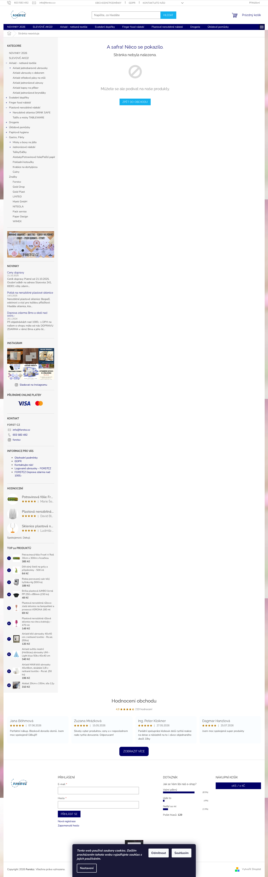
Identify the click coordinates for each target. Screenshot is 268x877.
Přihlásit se (69, 814)
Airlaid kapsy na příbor (25, 88)
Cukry (16, 172)
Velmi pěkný (170, 789)
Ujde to (167, 798)
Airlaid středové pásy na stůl (29, 78)
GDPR (132, 3)
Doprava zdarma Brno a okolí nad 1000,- (27, 314)
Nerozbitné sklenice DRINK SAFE (31, 112)
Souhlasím (181, 853)
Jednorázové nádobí (24, 147)
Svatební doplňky (19, 97)
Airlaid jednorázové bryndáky (29, 93)
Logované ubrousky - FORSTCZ (33, 468)
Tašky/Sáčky (20, 152)
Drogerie (14, 122)
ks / (238, 785)
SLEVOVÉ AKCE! (19, 58)
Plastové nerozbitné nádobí (24, 107)
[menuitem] (16, 27)
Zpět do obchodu (135, 101)
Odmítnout (158, 853)
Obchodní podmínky (108, 3)
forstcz (16, 440)
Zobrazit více (134, 751)
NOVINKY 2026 (18, 53)
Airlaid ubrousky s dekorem (28, 73)
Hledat (168, 15)
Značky (13, 177)
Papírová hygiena (19, 132)
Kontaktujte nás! (154, 3)
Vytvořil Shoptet (251, 869)
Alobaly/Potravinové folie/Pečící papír (34, 157)
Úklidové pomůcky (19, 127)
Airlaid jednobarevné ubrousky (30, 68)
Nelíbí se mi (169, 806)
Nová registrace (67, 821)
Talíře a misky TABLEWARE (28, 117)
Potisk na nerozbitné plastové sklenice (30, 292)
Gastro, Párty (16, 137)
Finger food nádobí (20, 102)
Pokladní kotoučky (23, 162)
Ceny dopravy (15, 272)
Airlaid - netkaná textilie (22, 63)
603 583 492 (20, 435)
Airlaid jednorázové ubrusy (28, 83)
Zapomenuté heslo (68, 825)
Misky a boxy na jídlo (25, 142)
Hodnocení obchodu (134, 701)
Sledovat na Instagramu (33, 385)
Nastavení (87, 868)
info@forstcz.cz (21, 430)
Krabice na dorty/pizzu (25, 167)
